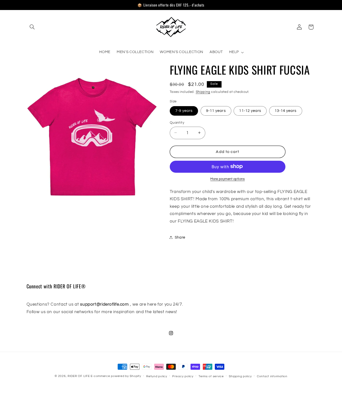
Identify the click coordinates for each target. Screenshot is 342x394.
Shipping (203, 91)
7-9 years (184, 110)
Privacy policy (182, 376)
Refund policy (156, 376)
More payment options (227, 178)
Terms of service (211, 376)
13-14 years (286, 110)
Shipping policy (240, 376)
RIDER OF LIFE (79, 376)
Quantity (177, 122)
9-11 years (216, 110)
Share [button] (180, 237)
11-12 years (250, 110)
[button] (32, 27)
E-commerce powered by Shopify (116, 376)
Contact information (272, 376)
